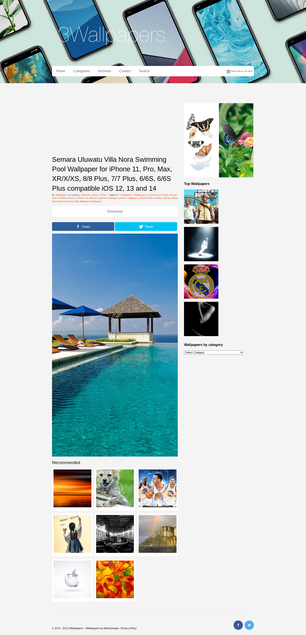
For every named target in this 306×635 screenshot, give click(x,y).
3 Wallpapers (126, 195)
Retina (158, 198)
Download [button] (115, 211)
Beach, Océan (99, 195)
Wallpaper (84, 201)
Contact (125, 71)
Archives (104, 71)
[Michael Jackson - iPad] (201, 263)
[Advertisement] (115, 122)
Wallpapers (96, 201)
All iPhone (86, 195)
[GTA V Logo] (201, 226)
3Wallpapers (61, 195)
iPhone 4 (72, 198)
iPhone (63, 198)
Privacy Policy (129, 628)
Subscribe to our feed (242, 71)
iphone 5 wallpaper (108, 198)
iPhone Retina (147, 198)
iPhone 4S (83, 198)
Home (60, 71)
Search (144, 71)
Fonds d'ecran (169, 195)
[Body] (201, 338)
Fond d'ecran (154, 195)
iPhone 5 (93, 198)
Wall (76, 201)
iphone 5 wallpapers (129, 198)
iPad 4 (55, 198)
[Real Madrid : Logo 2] (201, 301)
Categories (81, 71)
